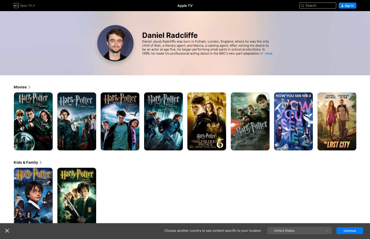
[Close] (7, 231)
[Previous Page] (9, 121)
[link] (22, 87)
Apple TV (185, 5)
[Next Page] (361, 121)
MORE (269, 53)
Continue (350, 230)
